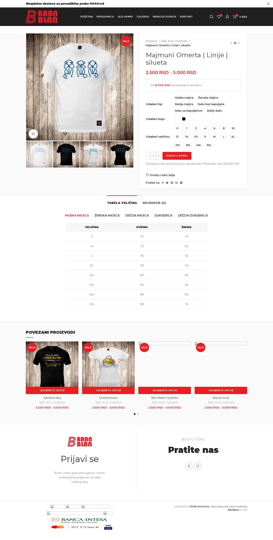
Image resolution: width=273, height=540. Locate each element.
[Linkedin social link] (176, 182)
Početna (152, 41)
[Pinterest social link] (172, 182)
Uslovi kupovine (219, 506)
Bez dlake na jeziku (164, 397)
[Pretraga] (211, 16)
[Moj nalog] (227, 16)
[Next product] (239, 43)
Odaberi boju (155, 119)
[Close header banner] (268, 3)
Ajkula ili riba (52, 397)
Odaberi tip (154, 104)
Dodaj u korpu (177, 155)
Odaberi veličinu (157, 136)
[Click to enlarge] (33, 134)
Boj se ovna (221, 397)
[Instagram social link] (198, 466)
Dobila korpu (108, 397)
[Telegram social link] (181, 182)
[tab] (122, 201)
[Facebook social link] (163, 182)
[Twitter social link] (167, 182)
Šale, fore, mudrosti (174, 41)
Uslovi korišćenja (238, 506)
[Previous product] (231, 43)
